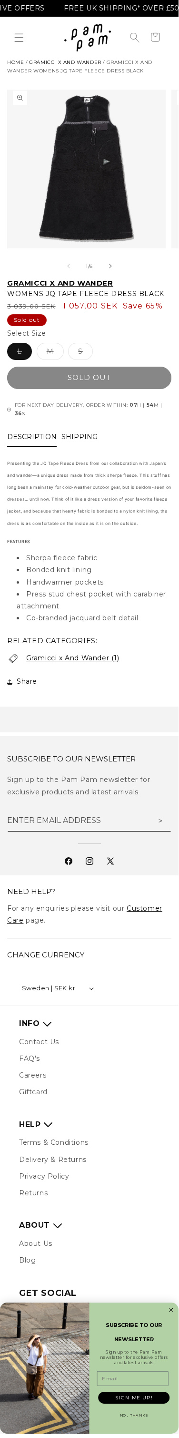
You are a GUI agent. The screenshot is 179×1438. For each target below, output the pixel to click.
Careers (32, 1075)
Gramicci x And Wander (65, 62)
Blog (27, 1260)
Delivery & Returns (53, 1159)
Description (32, 436)
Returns (33, 1193)
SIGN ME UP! (133, 1397)
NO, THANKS (134, 1415)
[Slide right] (110, 266)
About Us (35, 1243)
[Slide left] (68, 266)
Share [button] (27, 681)
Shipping (79, 436)
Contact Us (39, 1041)
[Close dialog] (171, 1310)
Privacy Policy (44, 1176)
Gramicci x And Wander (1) (72, 658)
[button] (19, 37)
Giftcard (33, 1092)
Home (15, 62)
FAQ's (29, 1058)
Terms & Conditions (54, 1142)
